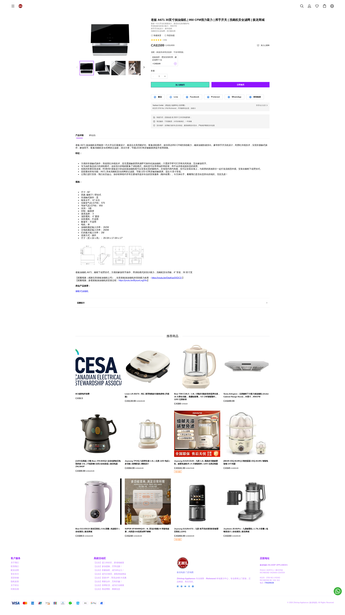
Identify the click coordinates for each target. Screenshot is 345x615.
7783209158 (269, 583)
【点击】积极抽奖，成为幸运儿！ (109, 570)
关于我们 (15, 562)
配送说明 (15, 570)
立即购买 (240, 85)
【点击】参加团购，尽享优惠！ (108, 566)
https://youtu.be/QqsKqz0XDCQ (166, 278)
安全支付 (15, 574)
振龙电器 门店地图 (185, 572)
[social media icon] (178, 586)
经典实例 (15, 589)
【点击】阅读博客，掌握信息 (107, 589)
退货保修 (15, 578)
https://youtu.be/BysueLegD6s (133, 280)
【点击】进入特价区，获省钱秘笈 (109, 562)
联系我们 (15, 566)
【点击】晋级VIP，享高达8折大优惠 (110, 578)
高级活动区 (100, 558)
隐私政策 (15, 581)
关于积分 (15, 585)
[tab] (79, 136)
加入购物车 (180, 85)
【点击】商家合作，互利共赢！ (108, 581)
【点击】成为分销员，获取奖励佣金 (110, 574)
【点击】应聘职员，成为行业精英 (109, 585)
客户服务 (15, 558)
